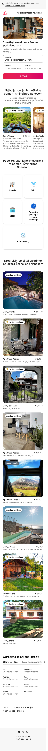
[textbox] (13, 68)
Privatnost (20, 739)
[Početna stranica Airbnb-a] (5, 13)
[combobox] (23, 59)
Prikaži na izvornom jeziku (15, 6)
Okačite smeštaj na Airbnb (29, 13)
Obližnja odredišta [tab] (10, 662)
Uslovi (28, 739)
